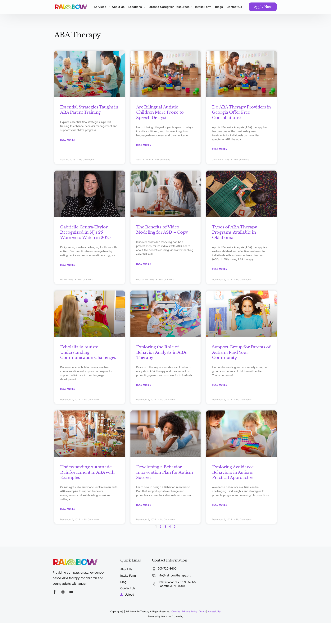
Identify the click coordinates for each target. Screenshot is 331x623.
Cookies (175, 611)
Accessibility (214, 611)
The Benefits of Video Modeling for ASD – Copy (162, 230)
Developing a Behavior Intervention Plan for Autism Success (164, 472)
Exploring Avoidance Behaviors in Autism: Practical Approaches (232, 472)
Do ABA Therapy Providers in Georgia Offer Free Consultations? (241, 112)
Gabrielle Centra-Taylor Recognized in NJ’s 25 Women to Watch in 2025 (85, 232)
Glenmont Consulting (172, 616)
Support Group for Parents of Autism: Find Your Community (241, 352)
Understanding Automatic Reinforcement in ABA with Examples (87, 472)
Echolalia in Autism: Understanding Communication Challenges (88, 352)
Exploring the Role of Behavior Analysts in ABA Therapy (161, 352)
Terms (202, 611)
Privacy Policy (189, 611)
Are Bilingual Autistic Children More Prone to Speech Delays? (160, 112)
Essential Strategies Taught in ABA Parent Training (89, 110)
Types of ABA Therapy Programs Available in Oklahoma (234, 232)
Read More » (67, 139)
